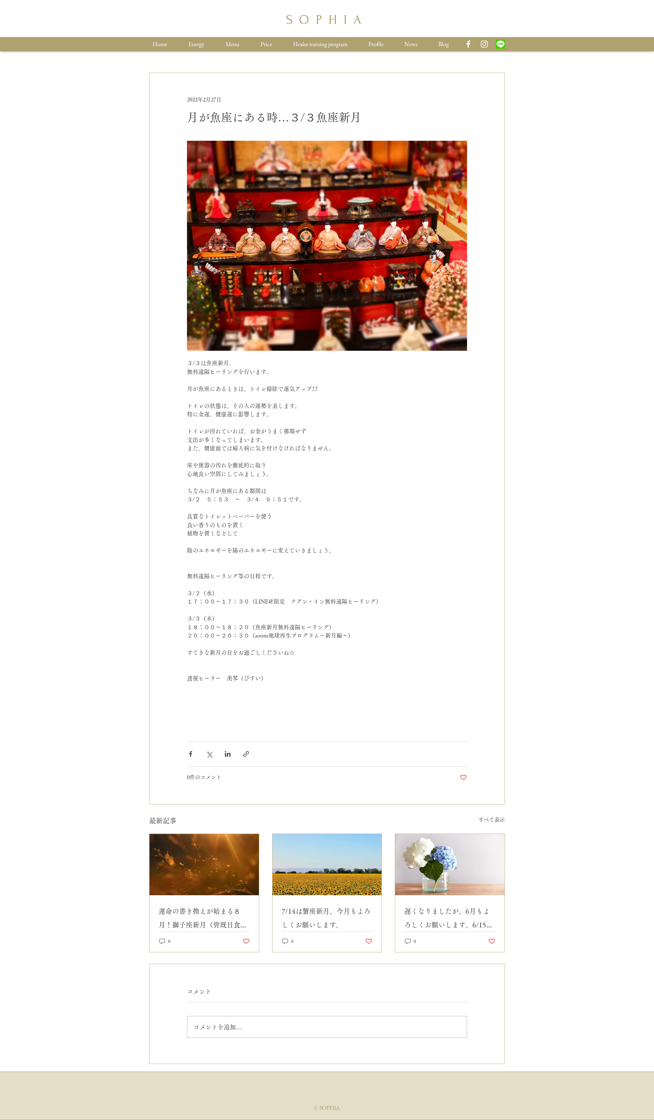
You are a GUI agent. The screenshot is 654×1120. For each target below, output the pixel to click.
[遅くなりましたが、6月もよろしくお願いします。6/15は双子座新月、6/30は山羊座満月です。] (450, 864)
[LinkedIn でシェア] (227, 754)
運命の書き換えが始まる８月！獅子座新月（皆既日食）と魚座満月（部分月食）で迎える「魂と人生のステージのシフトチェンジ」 (203, 920)
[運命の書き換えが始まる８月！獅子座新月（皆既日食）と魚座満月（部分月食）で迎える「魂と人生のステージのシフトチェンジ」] (204, 864)
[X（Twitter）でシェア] (209, 754)
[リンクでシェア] (246, 754)
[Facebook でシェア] (190, 754)
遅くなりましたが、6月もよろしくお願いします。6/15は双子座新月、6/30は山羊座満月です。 (448, 920)
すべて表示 (491, 819)
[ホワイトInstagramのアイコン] (484, 44)
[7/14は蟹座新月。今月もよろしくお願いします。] (327, 864)
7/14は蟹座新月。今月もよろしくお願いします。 (326, 918)
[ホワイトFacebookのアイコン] (468, 44)
